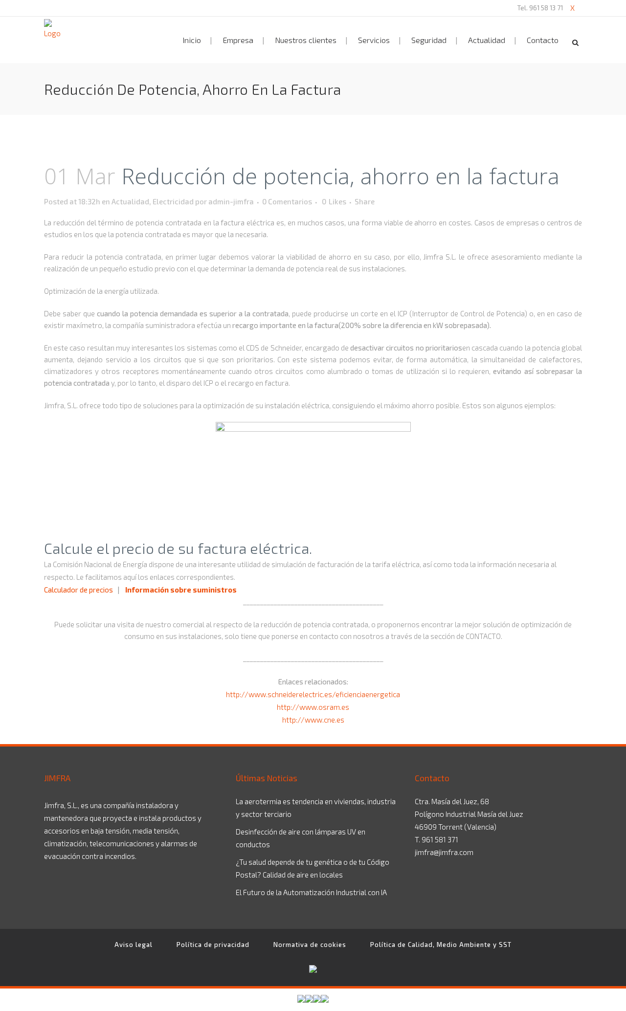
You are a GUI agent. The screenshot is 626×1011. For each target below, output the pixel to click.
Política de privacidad (213, 944)
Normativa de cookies (309, 944)
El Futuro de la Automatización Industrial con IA (311, 892)
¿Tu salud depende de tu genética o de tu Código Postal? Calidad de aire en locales (312, 868)
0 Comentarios (287, 201)
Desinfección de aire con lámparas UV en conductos (300, 838)
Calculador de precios (78, 589)
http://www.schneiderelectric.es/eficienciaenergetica (313, 694)
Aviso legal (133, 944)
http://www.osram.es (313, 707)
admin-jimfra (231, 201)
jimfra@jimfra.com (444, 852)
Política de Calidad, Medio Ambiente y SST (441, 944)
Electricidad (173, 201)
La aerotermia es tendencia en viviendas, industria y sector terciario (316, 807)
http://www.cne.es (313, 719)
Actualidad (130, 201)
